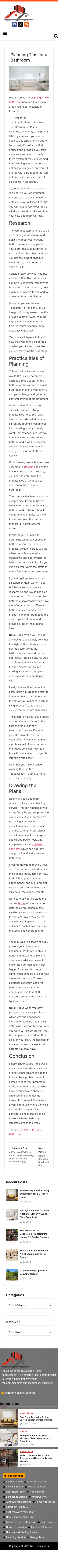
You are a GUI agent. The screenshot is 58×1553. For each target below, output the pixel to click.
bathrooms (28, 466)
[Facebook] (14, 24)
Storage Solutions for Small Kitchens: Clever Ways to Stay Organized (34, 1214)
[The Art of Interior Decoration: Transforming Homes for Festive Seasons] (9, 1458)
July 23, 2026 (28, 1445)
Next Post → (43, 1156)
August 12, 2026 (29, 1424)
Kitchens (24, 1432)
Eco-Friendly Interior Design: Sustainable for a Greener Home (35, 1194)
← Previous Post (22, 1155)
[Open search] (56, 36)
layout (22, 903)
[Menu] (24, 33)
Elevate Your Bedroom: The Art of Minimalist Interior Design (34, 1254)
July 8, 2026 (27, 1465)
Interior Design (26, 1413)
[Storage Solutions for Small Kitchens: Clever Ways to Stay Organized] (9, 1438)
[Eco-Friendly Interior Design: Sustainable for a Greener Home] (9, 1418)
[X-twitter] (20, 24)
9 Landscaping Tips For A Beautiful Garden (33, 1272)
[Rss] (26, 24)
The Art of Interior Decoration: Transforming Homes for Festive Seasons (34, 1234)
